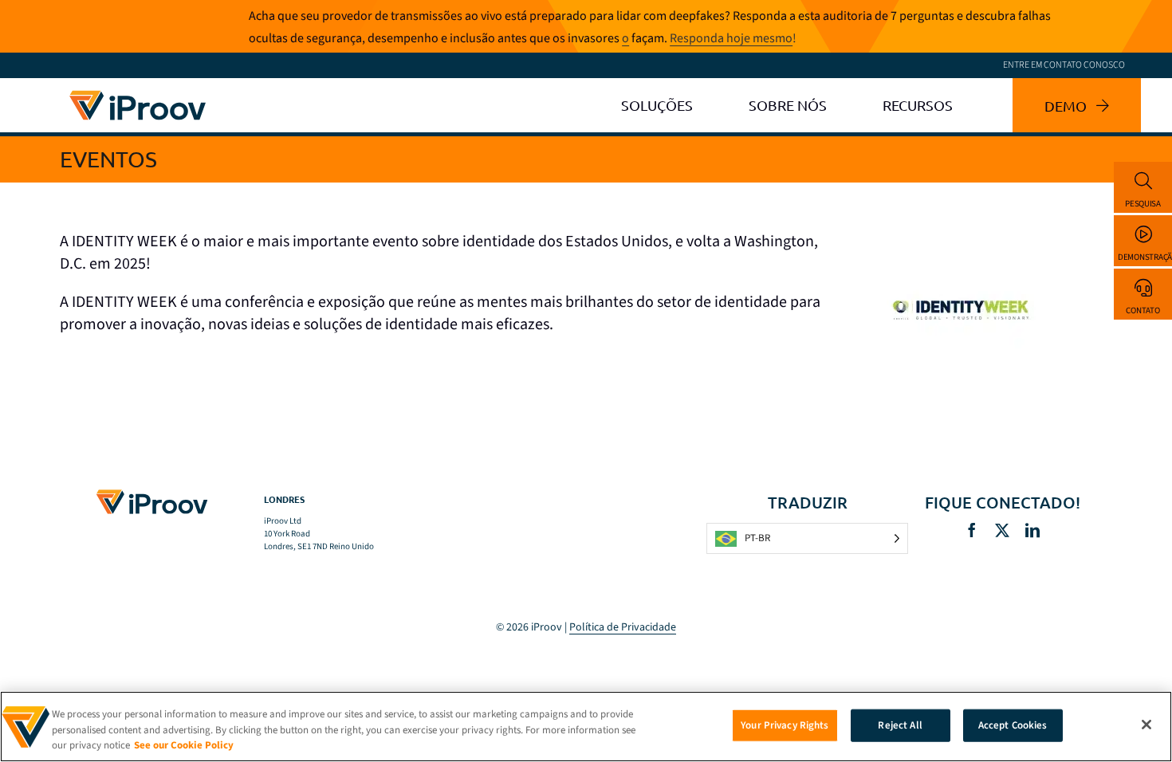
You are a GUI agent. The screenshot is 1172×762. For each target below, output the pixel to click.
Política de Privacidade (622, 627)
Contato (1142, 310)
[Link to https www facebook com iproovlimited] (972, 530)
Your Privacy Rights (784, 724)
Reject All (900, 724)
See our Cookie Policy (184, 745)
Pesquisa (1143, 204)
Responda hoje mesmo (731, 38)
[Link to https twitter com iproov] (1002, 530)
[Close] (1146, 724)
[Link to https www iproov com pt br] (137, 93)
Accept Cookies (1013, 724)
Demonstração (1145, 257)
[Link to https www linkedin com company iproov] (1032, 530)
